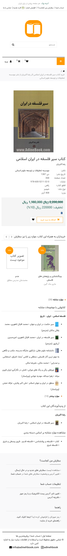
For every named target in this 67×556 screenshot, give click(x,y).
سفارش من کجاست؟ (45, 8)
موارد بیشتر (54, 396)
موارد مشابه (58, 300)
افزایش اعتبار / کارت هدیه (24, 8)
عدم (17, 276)
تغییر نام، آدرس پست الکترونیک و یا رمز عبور (40, 493)
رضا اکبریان (60, 164)
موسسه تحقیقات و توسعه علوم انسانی (32, 170)
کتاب (57, 441)
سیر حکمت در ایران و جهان (42, 324)
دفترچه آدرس (54, 497)
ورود (6, 61)
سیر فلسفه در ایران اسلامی (42, 423)
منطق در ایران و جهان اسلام (42, 383)
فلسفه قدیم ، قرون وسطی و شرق (18, 441)
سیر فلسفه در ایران (46, 337)
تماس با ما (7, 8)
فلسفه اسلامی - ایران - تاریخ (52, 316)
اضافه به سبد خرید (48, 220)
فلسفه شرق (52, 445)
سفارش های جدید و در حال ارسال (30, 470)
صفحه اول (46, 536)
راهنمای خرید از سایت (50, 521)
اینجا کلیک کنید (24, 517)
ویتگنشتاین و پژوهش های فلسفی (50, 278)
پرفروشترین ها (22, 536)
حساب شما (60, 8)
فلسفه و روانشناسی (44, 441)
